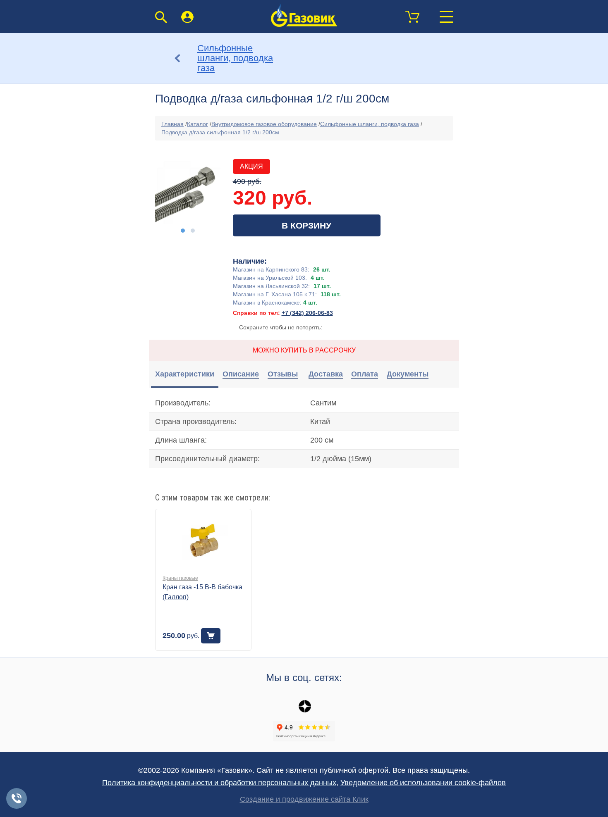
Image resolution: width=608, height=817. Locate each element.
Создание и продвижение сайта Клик (304, 799)
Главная (172, 124)
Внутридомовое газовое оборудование (264, 124)
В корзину (306, 225)
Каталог (197, 124)
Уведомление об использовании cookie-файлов (423, 783)
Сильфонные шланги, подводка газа (369, 124)
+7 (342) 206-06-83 (307, 313)
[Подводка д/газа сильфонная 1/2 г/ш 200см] (187, 191)
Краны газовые (180, 578)
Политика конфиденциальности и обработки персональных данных (219, 783)
